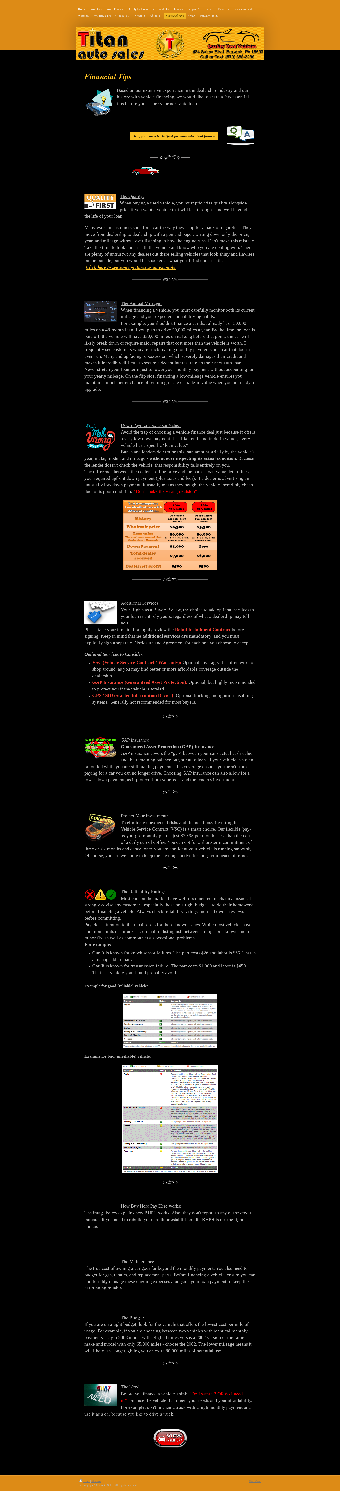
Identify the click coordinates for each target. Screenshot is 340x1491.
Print (86, 1481)
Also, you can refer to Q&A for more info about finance (174, 136)
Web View (255, 1481)
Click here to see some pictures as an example (131, 267)
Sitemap (96, 1481)
